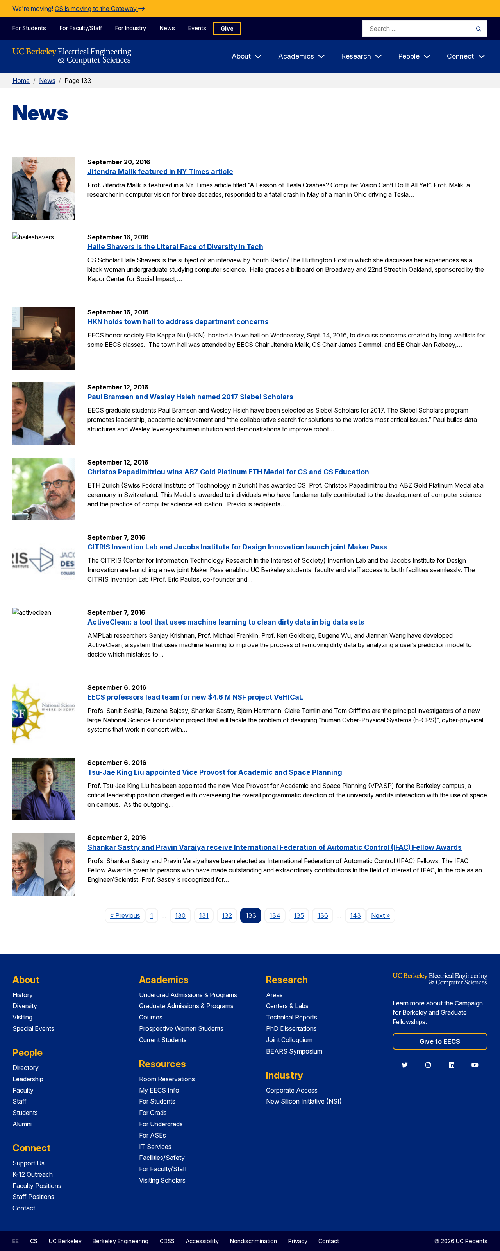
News (167, 28)
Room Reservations (167, 1079)
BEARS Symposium (294, 1051)
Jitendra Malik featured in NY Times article (160, 171)
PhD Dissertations (291, 1028)
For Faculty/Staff (81, 28)
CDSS (167, 1241)
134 (275, 915)
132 (227, 915)
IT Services (155, 1146)
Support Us (28, 1163)
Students (25, 1112)
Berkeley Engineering (120, 1241)
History (22, 995)
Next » (383, 915)
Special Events (33, 1028)
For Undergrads (161, 1124)
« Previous (127, 915)
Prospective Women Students (181, 1028)
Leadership (27, 1079)
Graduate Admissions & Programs (186, 1006)
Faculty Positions (36, 1186)
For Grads (153, 1112)
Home (21, 80)
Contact (23, 1208)
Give (227, 28)
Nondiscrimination (253, 1241)
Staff (19, 1101)
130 (180, 915)
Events (197, 28)
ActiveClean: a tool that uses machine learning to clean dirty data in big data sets (226, 622)
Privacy (297, 1241)
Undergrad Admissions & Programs (188, 995)
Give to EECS (440, 1041)
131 (204, 915)
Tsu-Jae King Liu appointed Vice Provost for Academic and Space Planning (215, 772)
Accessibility (202, 1241)
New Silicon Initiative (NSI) (304, 1101)
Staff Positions (33, 1197)
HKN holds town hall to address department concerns (178, 322)
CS (34, 1241)
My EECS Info (159, 1090)
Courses (150, 1017)
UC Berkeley (65, 1241)
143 (355, 915)
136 (323, 915)
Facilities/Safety (162, 1157)
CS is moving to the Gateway (96, 9)
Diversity (24, 1006)
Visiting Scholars (162, 1180)
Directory (25, 1068)
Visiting (22, 1017)
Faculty (23, 1090)
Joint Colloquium (289, 1040)
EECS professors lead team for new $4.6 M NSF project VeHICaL (195, 697)
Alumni (22, 1124)
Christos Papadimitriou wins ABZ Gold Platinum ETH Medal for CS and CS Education (228, 472)
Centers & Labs (287, 1006)
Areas (274, 995)
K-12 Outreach (32, 1174)
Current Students (163, 1040)
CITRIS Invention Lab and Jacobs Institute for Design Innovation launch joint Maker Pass (237, 547)
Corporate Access (292, 1090)
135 (299, 915)
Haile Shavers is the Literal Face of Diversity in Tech (175, 246)
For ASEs (152, 1135)
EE (15, 1241)
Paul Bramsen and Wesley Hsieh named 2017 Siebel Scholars (190, 397)
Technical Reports (291, 1017)
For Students (29, 28)
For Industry (130, 28)
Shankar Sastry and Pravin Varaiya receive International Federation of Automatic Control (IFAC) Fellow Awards (275, 847)
